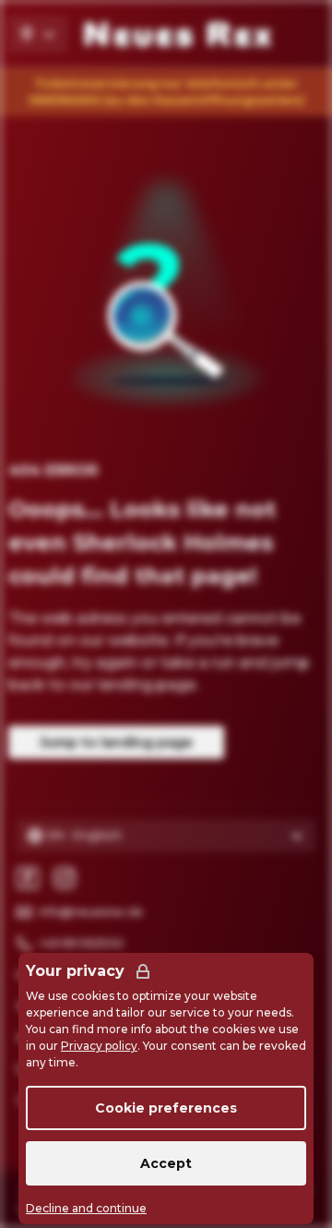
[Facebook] (28, 878)
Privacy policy (99, 1046)
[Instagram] (64, 878)
